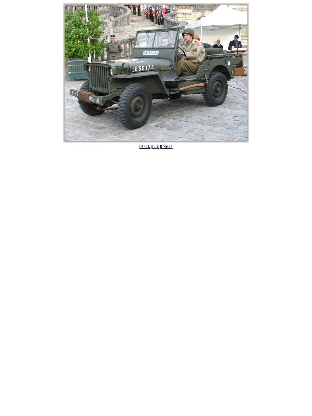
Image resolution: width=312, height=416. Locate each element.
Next (167, 146)
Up (156, 146)
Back (145, 146)
